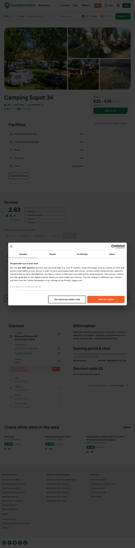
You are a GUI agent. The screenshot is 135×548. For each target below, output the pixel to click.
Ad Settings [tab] (82, 254)
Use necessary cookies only (67, 299)
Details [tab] (52, 254)
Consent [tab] (23, 254)
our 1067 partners (26, 268)
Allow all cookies (106, 299)
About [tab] (112, 254)
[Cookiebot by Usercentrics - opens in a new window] (113, 247)
